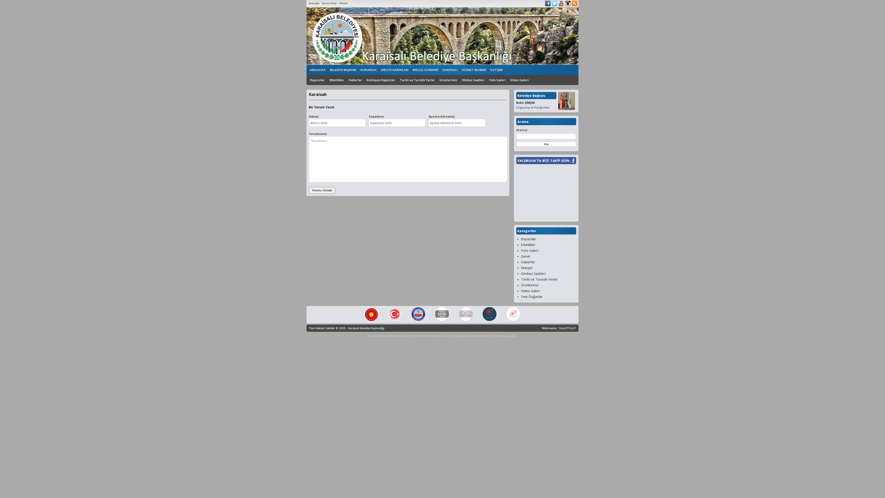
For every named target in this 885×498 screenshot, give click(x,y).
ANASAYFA (318, 70)
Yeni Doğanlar (532, 296)
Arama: (522, 130)
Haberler (355, 80)
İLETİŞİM (496, 70)
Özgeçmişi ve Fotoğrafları (533, 108)
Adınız (314, 116)
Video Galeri (519, 80)
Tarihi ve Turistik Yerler (417, 80)
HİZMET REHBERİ (474, 70)
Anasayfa (314, 3)
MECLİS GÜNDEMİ (425, 70)
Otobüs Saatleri (473, 80)
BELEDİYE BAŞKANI (343, 70)
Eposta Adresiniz (442, 116)
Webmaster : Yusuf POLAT (559, 328)
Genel (525, 256)
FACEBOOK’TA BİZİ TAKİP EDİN (543, 160)
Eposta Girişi (329, 3)
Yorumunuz (318, 134)
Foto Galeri (497, 80)
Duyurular (317, 80)
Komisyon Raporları (381, 80)
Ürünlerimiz (448, 80)
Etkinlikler (336, 80)
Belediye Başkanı (531, 95)
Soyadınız (376, 116)
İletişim (343, 3)
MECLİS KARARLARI (395, 70)
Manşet (527, 267)
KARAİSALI (450, 70)
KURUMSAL (368, 70)
